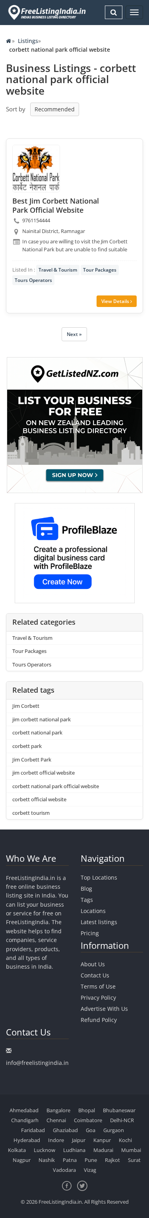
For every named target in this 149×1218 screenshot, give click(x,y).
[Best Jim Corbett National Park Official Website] (36, 168)
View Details (115, 301)
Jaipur (78, 1140)
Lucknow (44, 1150)
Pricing (90, 933)
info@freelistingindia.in (37, 1062)
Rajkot (112, 1160)
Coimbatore (88, 1120)
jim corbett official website (43, 772)
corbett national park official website (55, 786)
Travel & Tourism (58, 269)
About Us (93, 964)
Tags (87, 899)
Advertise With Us (104, 1008)
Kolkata (17, 1150)
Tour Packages (99, 269)
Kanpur (102, 1140)
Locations (93, 911)
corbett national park (37, 732)
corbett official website (39, 799)
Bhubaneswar (119, 1110)
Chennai (56, 1120)
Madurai (103, 1150)
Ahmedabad (24, 1110)
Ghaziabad (65, 1130)
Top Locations (99, 877)
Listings (28, 41)
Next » (74, 334)
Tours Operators (33, 280)
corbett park (27, 746)
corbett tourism (31, 812)
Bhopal (86, 1110)
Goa (90, 1130)
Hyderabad (27, 1140)
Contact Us (95, 975)
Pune (91, 1160)
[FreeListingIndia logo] (47, 12)
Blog (86, 888)
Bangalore (58, 1110)
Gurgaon (113, 1130)
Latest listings (99, 922)
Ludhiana (74, 1150)
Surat (134, 1160)
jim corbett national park (41, 719)
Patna (70, 1160)
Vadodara (64, 1169)
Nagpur (22, 1160)
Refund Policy (99, 1020)
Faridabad (33, 1130)
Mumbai (131, 1150)
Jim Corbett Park (31, 759)
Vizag (90, 1169)
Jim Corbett (25, 705)
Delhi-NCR (122, 1120)
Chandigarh (25, 1120)
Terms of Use (98, 986)
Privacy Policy (98, 997)
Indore (56, 1140)
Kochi (125, 1140)
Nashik (47, 1160)
